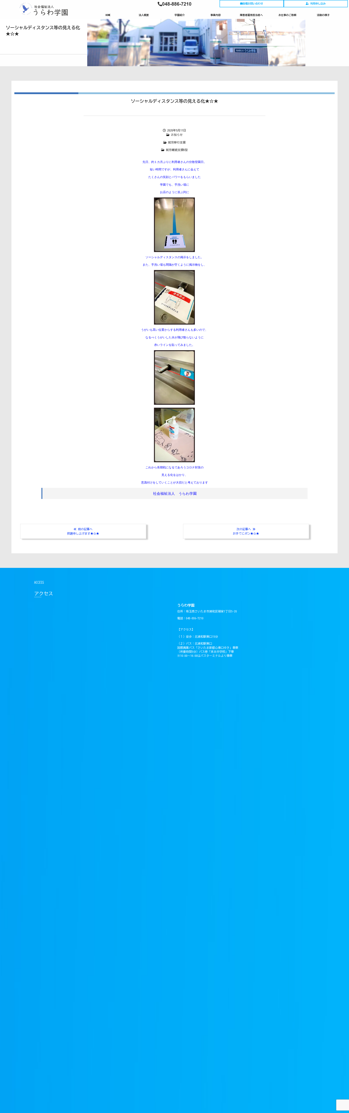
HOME (108, 15)
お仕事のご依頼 (287, 15)
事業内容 (215, 15)
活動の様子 (323, 15)
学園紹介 (179, 15)
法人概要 (144, 15)
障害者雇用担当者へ (251, 15)
